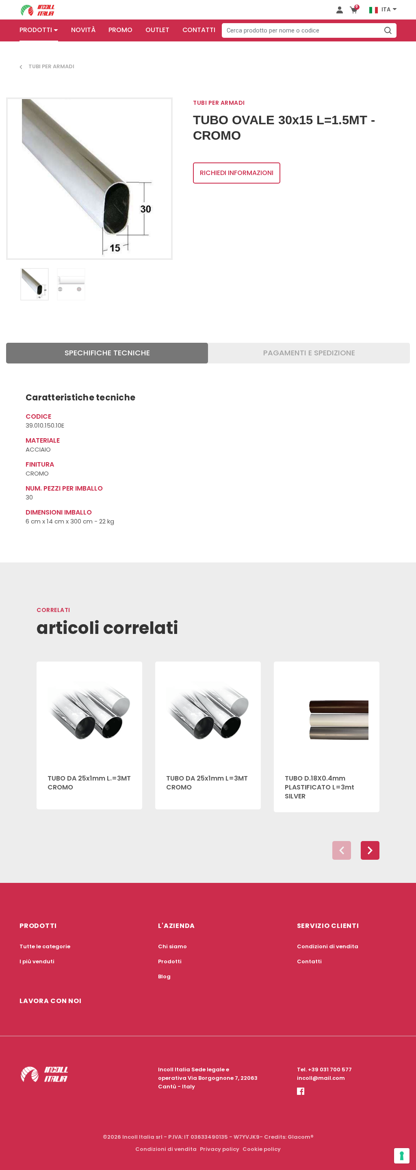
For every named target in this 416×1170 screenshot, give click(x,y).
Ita (386, 9)
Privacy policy (219, 1149)
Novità (83, 30)
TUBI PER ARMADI (51, 66)
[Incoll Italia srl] (38, 10)
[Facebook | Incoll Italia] (300, 1098)
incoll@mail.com (321, 1078)
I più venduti (37, 961)
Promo (120, 30)
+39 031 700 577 (330, 1069)
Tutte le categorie (45, 946)
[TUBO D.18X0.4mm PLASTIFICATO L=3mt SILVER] (327, 713)
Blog (164, 976)
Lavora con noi (51, 1001)
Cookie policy (262, 1149)
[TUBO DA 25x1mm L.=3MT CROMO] (89, 713)
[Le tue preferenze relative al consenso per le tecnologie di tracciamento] (402, 1156)
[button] (370, 850)
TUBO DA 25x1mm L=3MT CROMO (207, 783)
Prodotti (36, 30)
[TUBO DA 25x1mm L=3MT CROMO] (208, 713)
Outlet (157, 30)
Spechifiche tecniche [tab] (107, 353)
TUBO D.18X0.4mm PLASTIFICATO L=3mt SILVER (319, 787)
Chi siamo (172, 946)
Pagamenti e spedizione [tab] (309, 353)
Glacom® (301, 1137)
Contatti (198, 30)
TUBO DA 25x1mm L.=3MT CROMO (89, 783)
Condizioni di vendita (327, 946)
